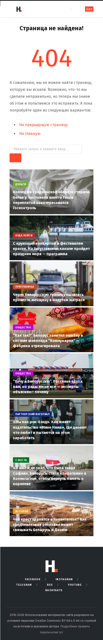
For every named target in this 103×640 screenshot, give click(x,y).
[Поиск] (75, 9)
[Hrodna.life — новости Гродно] (19, 9)
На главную (29, 133)
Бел (89, 9)
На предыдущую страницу (43, 124)
